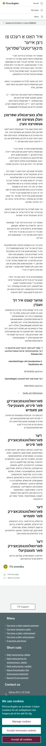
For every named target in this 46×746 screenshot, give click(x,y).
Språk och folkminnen (33, 393)
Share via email (13, 578)
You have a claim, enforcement (21, 633)
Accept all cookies (21, 739)
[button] (39, 3)
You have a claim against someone (23, 625)
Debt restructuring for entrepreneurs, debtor (17, 661)
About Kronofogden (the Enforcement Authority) (18, 672)
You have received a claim (19, 629)
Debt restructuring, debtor (18, 655)
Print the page (13, 574)
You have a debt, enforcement (20, 637)
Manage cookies (21, 721)
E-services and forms (16, 641)
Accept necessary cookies (21, 730)
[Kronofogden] (10, 3)
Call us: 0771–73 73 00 (19, 692)
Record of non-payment (17, 678)
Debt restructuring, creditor (19, 666)
